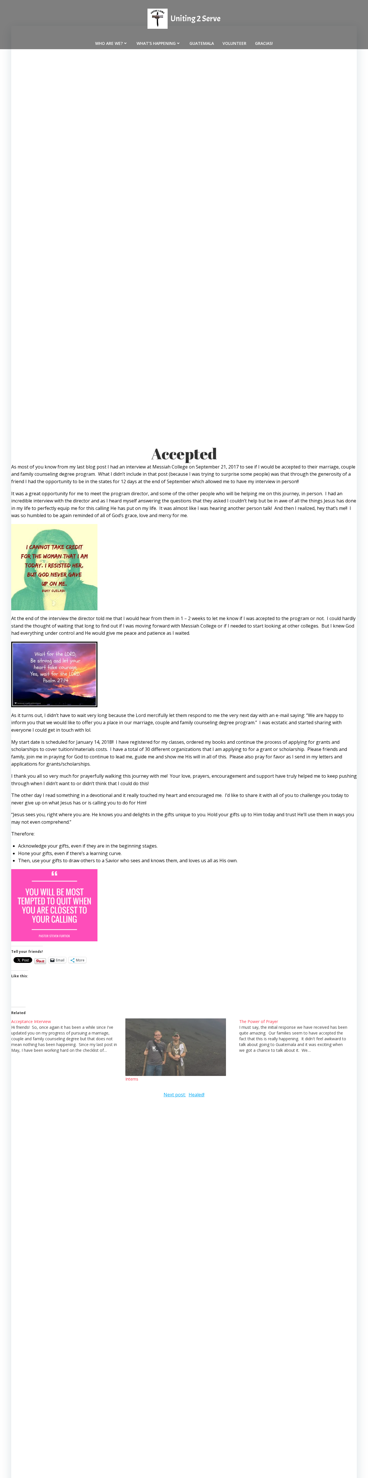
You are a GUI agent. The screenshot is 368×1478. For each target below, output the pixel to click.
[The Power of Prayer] (296, 1035)
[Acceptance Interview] (68, 1035)
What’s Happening (156, 43)
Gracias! (264, 43)
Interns (131, 1079)
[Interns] (179, 1047)
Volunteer (234, 43)
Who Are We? (109, 43)
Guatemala (201, 43)
